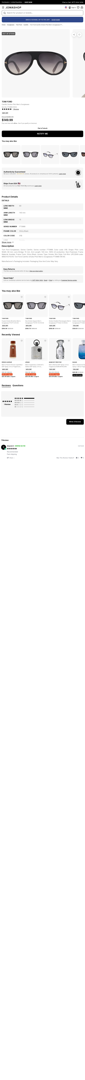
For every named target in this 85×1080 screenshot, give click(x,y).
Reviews (6, 385)
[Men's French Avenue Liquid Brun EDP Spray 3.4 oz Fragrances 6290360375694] (21, 340)
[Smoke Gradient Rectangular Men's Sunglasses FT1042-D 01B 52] (69, 297)
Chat (50, 280)
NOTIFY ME (42, 134)
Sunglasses (10, 25)
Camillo (26, 25)
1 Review (16, 109)
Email (45, 280)
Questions (18, 385)
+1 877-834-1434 (37, 280)
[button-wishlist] (78, 7)
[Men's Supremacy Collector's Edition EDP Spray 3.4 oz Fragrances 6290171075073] (45, 340)
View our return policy (36, 271)
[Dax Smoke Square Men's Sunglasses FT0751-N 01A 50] (45, 297)
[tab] (75, 422)
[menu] (3, 7)
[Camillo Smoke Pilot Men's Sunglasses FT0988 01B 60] (79, 34)
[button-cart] (82, 7)
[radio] (24, 398)
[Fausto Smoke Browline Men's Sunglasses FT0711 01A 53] (21, 297)
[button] (11, 458)
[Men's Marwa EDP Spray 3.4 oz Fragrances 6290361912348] (69, 340)
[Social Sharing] (74, 34)
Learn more (62, 174)
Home (3, 25)
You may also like (9, 141)
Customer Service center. (69, 280)
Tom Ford (19, 25)
